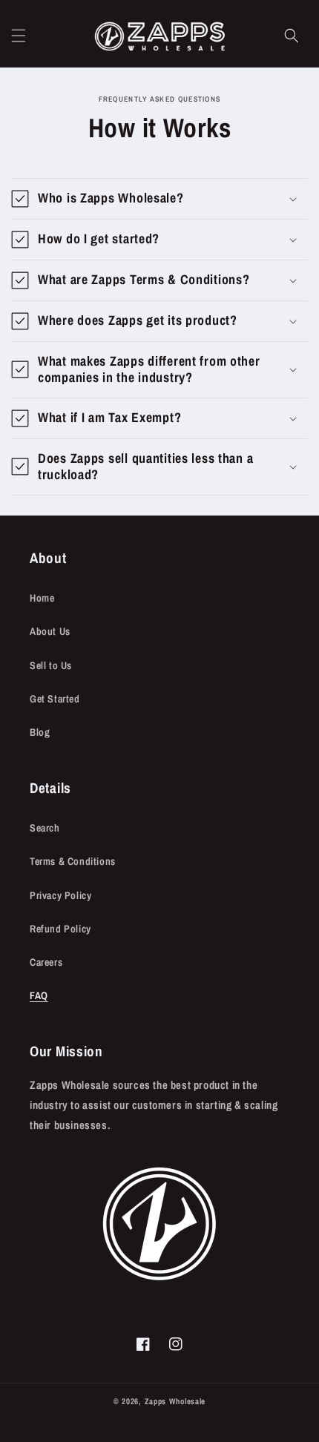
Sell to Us (51, 665)
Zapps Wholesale (175, 1401)
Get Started (55, 698)
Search (45, 827)
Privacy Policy (60, 895)
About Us (50, 631)
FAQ (39, 995)
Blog (40, 732)
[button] (18, 35)
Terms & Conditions (73, 861)
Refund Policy (60, 928)
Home (42, 598)
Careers (46, 962)
